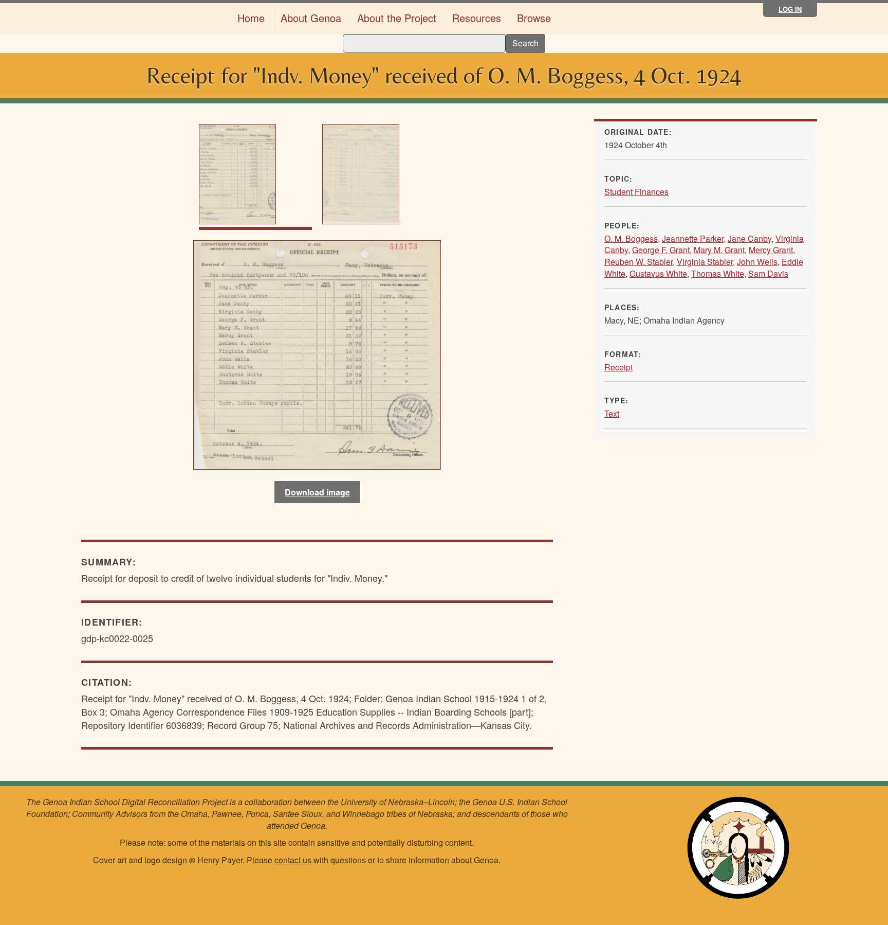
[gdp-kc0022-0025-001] (317, 353)
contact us (292, 860)
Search (525, 43)
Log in (790, 9)
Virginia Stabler (705, 262)
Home (251, 17)
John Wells (757, 262)
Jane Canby (749, 238)
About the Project (396, 17)
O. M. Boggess (631, 238)
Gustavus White (658, 273)
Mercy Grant (771, 250)
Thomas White (717, 273)
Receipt (618, 367)
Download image (317, 492)
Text (611, 413)
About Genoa (311, 17)
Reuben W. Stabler (638, 262)
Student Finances (636, 192)
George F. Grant (661, 250)
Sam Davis (768, 273)
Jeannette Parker (693, 238)
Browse (534, 17)
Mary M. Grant (719, 250)
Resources (476, 17)
